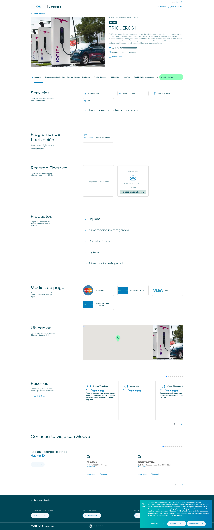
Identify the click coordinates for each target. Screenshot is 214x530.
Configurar (153, 524)
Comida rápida (99, 241)
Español (179, 2)
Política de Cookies (175, 511)
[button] (118, 339)
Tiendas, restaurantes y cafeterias (113, 110)
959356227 (91, 467)
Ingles (173, 2)
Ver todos (37, 464)
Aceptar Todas (194, 524)
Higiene (93, 252)
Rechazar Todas (175, 524)
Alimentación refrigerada (106, 263)
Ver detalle (104, 474)
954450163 (142, 467)
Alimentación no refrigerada (108, 230)
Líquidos (94, 219)
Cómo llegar (91, 474)
